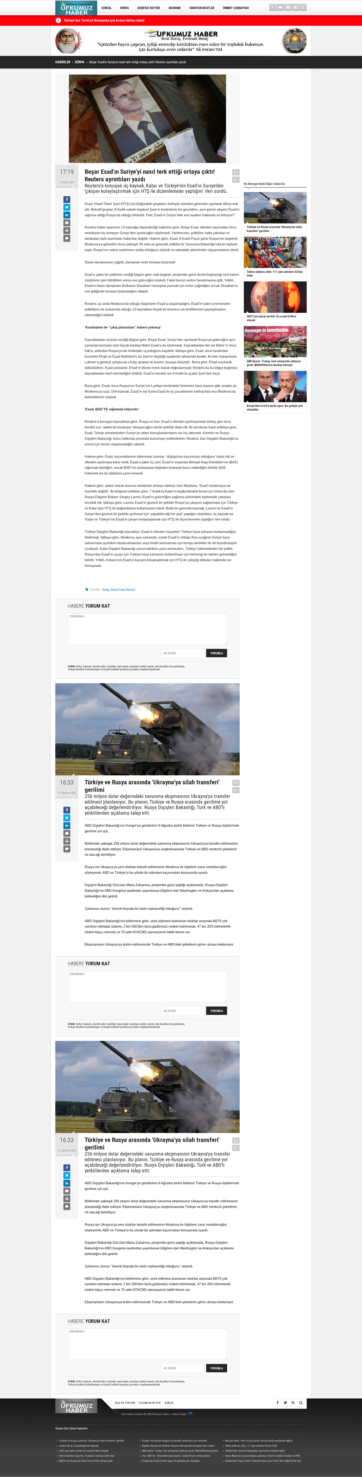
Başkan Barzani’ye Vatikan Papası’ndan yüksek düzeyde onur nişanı (178, 1445)
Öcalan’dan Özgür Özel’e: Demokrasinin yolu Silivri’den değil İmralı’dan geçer (261, 1461)
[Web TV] (280, 7)
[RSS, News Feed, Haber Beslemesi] (293, 1402)
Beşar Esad (117, 590)
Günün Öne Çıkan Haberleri (71, 1428)
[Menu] (273, 7)
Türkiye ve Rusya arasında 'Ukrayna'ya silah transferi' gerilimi (91, 1440)
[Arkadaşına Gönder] (66, 222)
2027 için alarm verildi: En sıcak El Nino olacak (83, 1450)
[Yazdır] (66, 230)
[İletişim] (295, 7)
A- (236, 180)
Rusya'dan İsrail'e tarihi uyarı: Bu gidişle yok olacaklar (171, 1460)
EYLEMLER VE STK (149, 1402)
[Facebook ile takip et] (277, 1402)
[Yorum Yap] (66, 238)
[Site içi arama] (303, 7)
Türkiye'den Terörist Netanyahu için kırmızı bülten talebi (255, 1450)
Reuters (130, 590)
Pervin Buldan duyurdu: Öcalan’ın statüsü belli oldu (87, 1455)
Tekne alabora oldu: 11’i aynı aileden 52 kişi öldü (98, 23)
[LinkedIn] (66, 215)
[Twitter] (66, 207)
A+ (236, 172)
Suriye (106, 590)
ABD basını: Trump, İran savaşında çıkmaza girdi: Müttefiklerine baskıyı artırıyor (178, 1451)
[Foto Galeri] (288, 7)
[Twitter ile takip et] (285, 1402)
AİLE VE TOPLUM (125, 1402)
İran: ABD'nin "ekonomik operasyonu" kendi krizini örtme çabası (176, 1455)
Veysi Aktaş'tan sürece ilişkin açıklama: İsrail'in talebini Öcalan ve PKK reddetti (260, 1456)
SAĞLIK (168, 1402)
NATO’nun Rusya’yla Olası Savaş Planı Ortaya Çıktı (86, 1460)
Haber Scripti (179, 1414)
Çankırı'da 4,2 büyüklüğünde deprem (79, 1445)
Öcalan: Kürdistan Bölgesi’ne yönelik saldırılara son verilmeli (174, 1440)
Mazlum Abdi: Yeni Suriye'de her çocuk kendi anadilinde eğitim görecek (256, 1441)
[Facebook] (66, 199)
